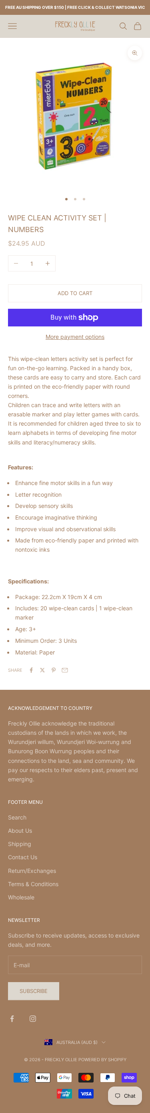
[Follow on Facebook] (12, 1019)
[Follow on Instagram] (33, 1019)
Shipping (19, 843)
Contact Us (22, 857)
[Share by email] (65, 670)
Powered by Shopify (102, 1059)
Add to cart (75, 293)
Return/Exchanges (32, 870)
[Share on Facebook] (31, 670)
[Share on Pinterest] (53, 670)
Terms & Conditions (33, 884)
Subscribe (34, 991)
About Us (20, 830)
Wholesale (21, 897)
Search (17, 817)
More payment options (75, 336)
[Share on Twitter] (42, 670)
